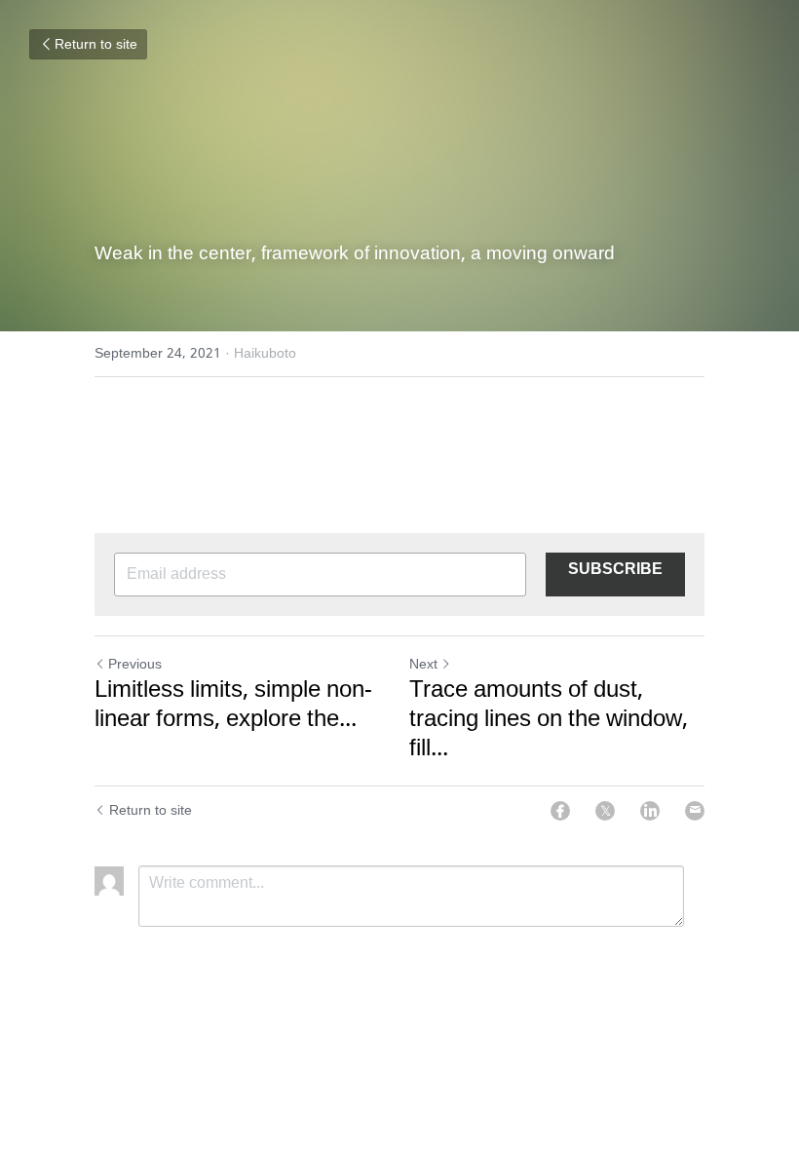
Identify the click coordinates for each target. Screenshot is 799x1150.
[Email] (694, 811)
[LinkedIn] (650, 811)
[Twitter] (605, 811)
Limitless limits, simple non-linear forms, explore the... (233, 705)
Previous (135, 664)
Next (423, 664)
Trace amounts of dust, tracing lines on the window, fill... (548, 720)
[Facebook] (560, 811)
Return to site (96, 45)
